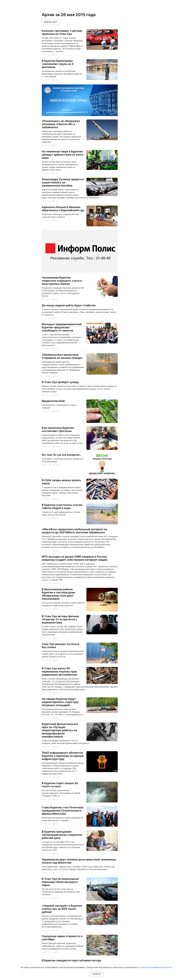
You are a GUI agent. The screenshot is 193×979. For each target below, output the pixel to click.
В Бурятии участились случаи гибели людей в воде (62, 506)
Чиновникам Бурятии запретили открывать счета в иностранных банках (62, 280)
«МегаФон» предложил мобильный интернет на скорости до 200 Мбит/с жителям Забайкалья (74, 531)
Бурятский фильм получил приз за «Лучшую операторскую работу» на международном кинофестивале (60, 730)
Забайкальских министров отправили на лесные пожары (62, 356)
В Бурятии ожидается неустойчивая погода (71, 960)
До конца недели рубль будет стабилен (69, 305)
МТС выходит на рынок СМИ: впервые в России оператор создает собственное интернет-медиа (74, 558)
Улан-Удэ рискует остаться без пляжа (60, 645)
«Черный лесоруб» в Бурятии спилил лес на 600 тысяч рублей (62, 909)
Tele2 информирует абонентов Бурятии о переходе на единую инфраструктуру (63, 756)
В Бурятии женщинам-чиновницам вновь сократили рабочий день (62, 835)
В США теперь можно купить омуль (61, 482)
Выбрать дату (50, 22)
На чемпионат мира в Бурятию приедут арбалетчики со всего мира (63, 154)
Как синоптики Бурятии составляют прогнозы (58, 429)
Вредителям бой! (53, 401)
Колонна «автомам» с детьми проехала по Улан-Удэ (62, 32)
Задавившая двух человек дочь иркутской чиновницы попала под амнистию (79, 861)
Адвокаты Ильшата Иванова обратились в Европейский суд (63, 208)
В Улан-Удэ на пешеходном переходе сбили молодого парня (60, 882)
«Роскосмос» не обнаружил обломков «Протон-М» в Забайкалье (61, 124)
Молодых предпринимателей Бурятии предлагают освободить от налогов (62, 327)
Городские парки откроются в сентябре (62, 938)
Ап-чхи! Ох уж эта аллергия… (62, 454)
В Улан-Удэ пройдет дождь (60, 382)
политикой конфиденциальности (156, 967)
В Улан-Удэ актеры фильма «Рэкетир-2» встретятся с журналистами (60, 619)
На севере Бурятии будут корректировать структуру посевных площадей (60, 702)
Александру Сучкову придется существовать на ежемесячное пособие (63, 182)
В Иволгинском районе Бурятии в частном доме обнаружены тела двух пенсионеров (58, 594)
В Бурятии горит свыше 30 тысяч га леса (60, 785)
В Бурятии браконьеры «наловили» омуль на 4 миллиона (57, 64)
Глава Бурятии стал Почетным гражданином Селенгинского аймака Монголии (62, 810)
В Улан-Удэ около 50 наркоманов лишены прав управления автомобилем (59, 671)
